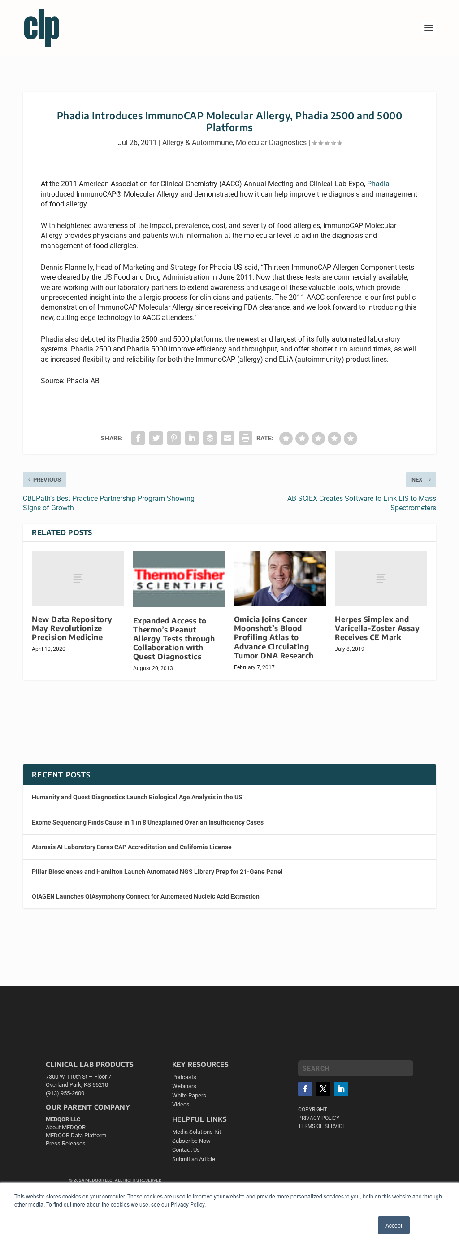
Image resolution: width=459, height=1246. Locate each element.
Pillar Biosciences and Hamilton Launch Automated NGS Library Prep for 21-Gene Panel (157, 871)
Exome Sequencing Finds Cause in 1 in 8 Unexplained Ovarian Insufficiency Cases (148, 822)
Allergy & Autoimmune (197, 142)
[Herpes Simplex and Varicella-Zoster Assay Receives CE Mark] (381, 578)
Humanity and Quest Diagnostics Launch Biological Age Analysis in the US (137, 797)
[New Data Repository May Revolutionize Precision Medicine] (78, 578)
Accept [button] (393, 1225)
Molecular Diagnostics (271, 142)
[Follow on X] (323, 1089)
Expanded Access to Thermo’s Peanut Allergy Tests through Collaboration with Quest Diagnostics (174, 639)
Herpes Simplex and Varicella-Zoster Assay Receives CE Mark (377, 628)
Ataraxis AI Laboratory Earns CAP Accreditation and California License (132, 847)
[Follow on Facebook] (305, 1089)
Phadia (378, 184)
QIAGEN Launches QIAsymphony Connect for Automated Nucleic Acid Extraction (146, 896)
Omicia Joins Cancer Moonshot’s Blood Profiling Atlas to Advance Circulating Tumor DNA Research (274, 637)
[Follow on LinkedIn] (341, 1089)
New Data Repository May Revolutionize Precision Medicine (72, 628)
